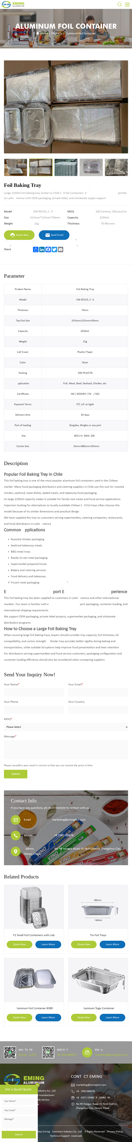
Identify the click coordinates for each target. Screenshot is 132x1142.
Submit (15, 774)
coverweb (76, 1136)
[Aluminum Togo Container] (98, 980)
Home (44, 33)
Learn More (48, 944)
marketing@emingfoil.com (111, 1055)
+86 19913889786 (66, 1055)
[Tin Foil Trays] (98, 907)
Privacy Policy (115, 1131)
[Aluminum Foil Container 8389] (34, 980)
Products (56, 33)
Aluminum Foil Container (80, 33)
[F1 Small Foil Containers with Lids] (34, 907)
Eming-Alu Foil (27, 1055)
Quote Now (19, 944)
